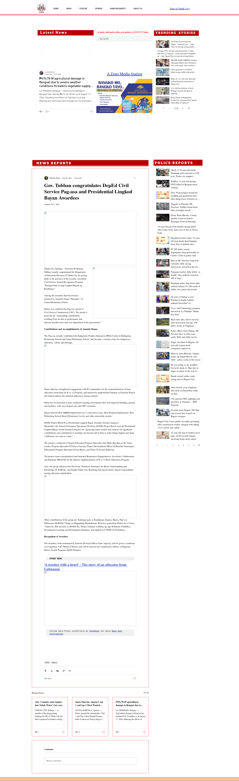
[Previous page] (169, 108)
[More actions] (134, 177)
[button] (124, 96)
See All (146, 692)
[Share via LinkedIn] (57, 671)
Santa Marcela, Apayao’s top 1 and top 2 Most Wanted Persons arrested (89, 703)
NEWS (47, 662)
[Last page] (189, 108)
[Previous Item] (41, 53)
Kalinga (54, 662)
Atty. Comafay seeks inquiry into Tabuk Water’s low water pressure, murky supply (49, 703)
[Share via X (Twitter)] (51, 671)
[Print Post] (70, 671)
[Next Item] (90, 53)
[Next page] (183, 108)
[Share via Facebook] (45, 671)
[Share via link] (63, 671)
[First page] (163, 108)
